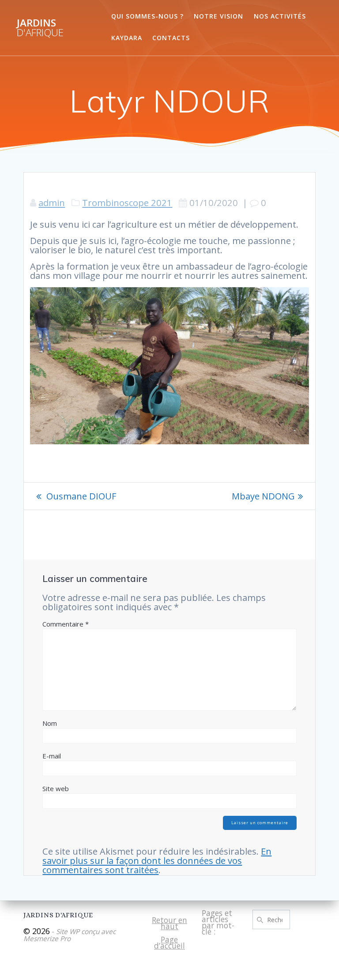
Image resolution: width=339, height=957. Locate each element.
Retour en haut (169, 923)
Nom (49, 723)
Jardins (40, 28)
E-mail (51, 755)
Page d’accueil (169, 942)
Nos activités (280, 16)
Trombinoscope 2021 (127, 202)
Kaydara (126, 38)
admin (51, 202)
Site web (55, 788)
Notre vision (218, 16)
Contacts (171, 38)
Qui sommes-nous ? (147, 16)
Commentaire (65, 623)
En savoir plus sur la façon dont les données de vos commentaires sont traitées (156, 860)
